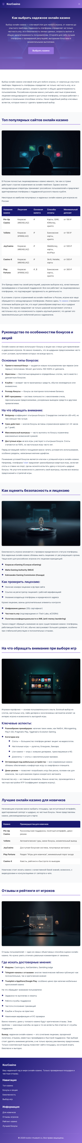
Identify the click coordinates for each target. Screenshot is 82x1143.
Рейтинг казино (10, 1121)
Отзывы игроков (10, 1117)
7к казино (63, 301)
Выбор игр (8, 1099)
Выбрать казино (41, 50)
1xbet (25, 463)
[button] (79, 4)
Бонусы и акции (10, 1090)
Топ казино (8, 1085)
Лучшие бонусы (10, 1126)
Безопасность (9, 1095)
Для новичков (9, 1112)
